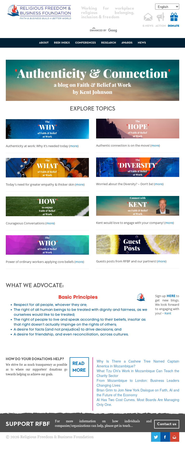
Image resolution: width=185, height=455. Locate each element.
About (44, 42)
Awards (126, 42)
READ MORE (79, 367)
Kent (168, 313)
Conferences (85, 42)
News (142, 42)
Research (108, 42)
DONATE (173, 26)
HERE (171, 295)
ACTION (160, 26)
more (74, 146)
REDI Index (62, 42)
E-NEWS (148, 26)
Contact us (166, 424)
